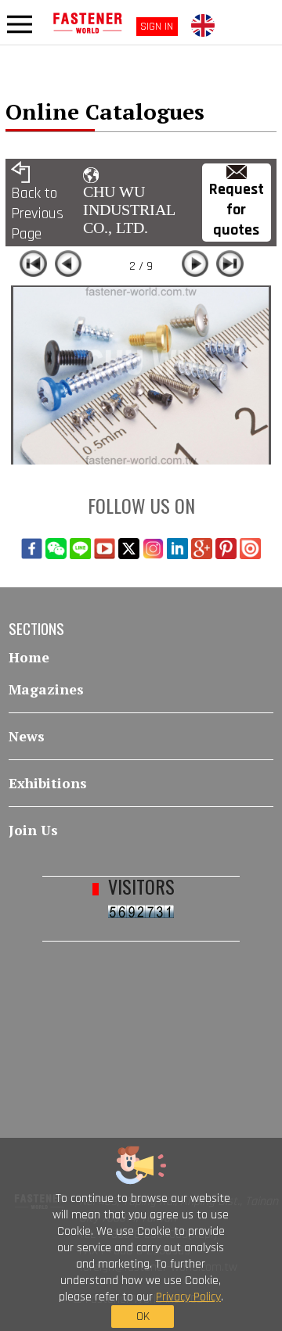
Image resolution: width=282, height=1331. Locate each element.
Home (29, 657)
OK (143, 1316)
